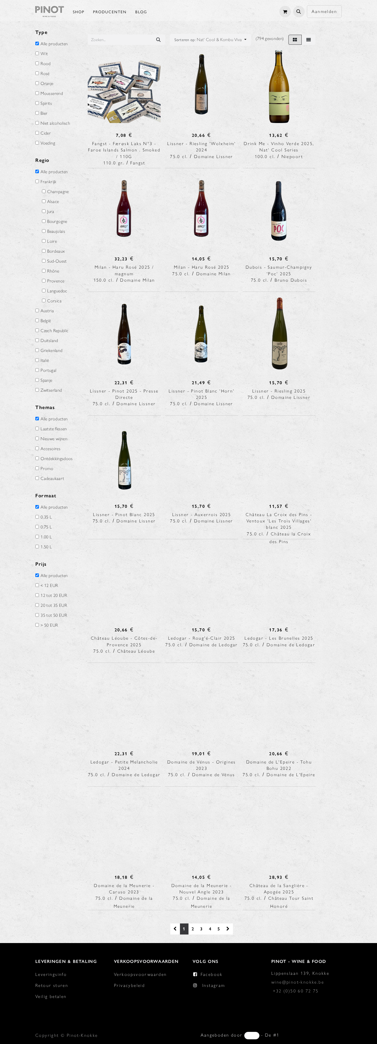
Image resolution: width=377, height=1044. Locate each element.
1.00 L (46, 537)
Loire (52, 241)
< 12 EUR (49, 585)
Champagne (58, 191)
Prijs (41, 564)
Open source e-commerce (311, 1035)
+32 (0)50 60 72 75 (295, 991)
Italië (45, 360)
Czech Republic (54, 330)
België (46, 320)
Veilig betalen (51, 996)
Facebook (212, 974)
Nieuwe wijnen (54, 438)
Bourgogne (57, 221)
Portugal (48, 370)
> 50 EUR (49, 625)
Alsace (53, 201)
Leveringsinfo (51, 974)
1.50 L (46, 546)
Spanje (46, 380)
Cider (46, 133)
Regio (42, 160)
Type (41, 32)
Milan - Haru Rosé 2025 (202, 267)
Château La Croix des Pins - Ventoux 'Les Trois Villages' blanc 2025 (279, 521)
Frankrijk (48, 181)
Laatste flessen (54, 428)
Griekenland (51, 350)
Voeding (48, 143)
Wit (44, 53)
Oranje (47, 83)
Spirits (46, 103)
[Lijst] (308, 39)
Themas (45, 407)
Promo (47, 468)
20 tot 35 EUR (54, 605)
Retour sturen (51, 985)
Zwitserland (51, 390)
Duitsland (49, 340)
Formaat (45, 496)
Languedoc (57, 291)
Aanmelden (324, 11)
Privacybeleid (129, 985)
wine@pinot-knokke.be (297, 982)
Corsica (54, 300)
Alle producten (54, 43)
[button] (299, 11)
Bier (44, 113)
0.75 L (46, 527)
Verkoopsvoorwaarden (140, 974)
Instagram (213, 985)
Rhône (53, 271)
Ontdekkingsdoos (57, 458)
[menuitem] (79, 11)
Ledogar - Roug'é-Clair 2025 (201, 638)
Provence (55, 281)
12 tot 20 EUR (54, 595)
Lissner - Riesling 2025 (279, 391)
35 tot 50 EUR (54, 615)
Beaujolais (56, 231)
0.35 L (46, 517)
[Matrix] (295, 39)
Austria (47, 310)
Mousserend (52, 93)
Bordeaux (56, 251)
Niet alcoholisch (55, 123)
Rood (46, 63)
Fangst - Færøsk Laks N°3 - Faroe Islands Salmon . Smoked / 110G (124, 150)
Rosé (45, 73)
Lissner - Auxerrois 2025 (201, 514)
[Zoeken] (158, 39)
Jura (50, 211)
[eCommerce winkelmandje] (285, 11)
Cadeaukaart (52, 478)
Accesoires (50, 448)
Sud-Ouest (57, 261)
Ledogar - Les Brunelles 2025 (279, 638)
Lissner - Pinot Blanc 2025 (124, 514)
